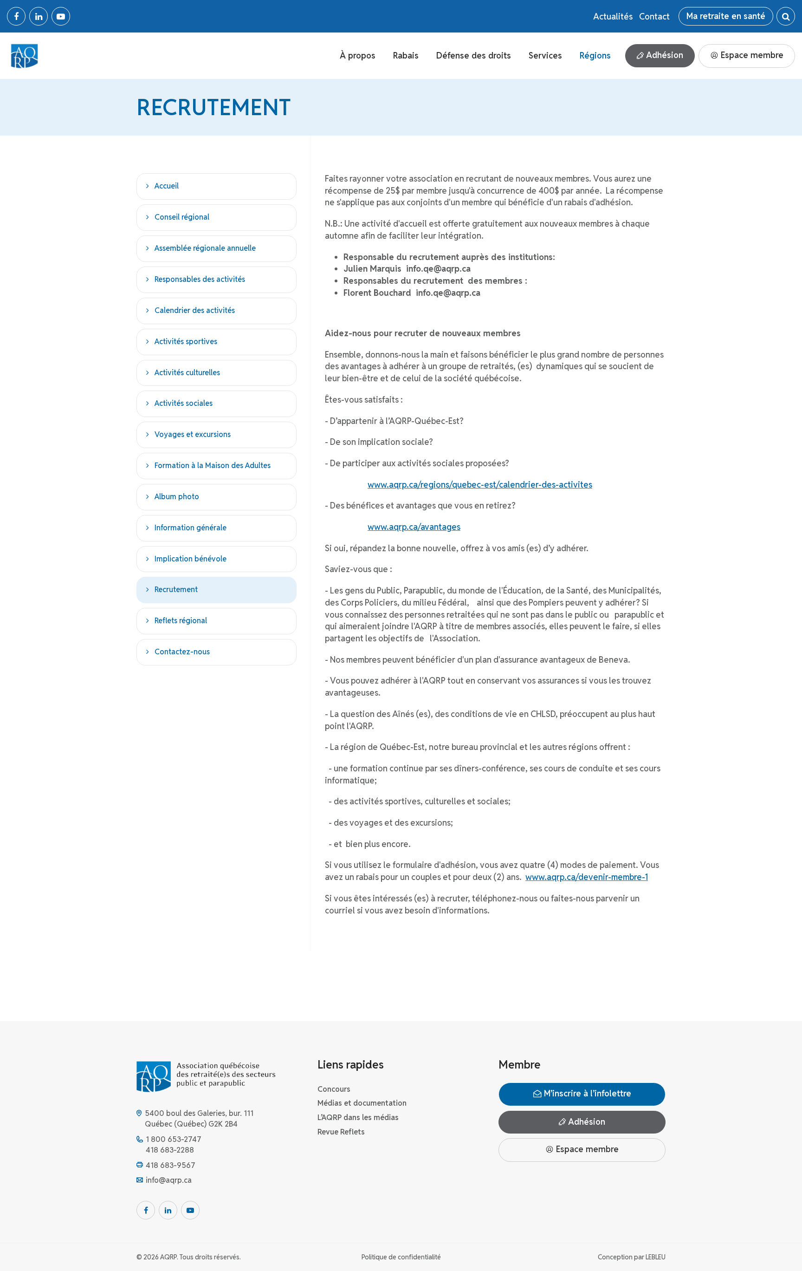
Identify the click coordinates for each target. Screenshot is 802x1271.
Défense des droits (473, 55)
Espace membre (750, 55)
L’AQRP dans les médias (358, 1117)
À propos (357, 55)
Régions (595, 55)
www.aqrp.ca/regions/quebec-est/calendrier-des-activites (480, 484)
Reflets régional (181, 621)
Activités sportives (186, 341)
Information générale (190, 527)
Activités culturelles (187, 372)
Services (545, 55)
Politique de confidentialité (401, 1257)
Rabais (406, 55)
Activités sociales (184, 403)
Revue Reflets (341, 1132)
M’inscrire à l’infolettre (586, 1093)
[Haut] (776, 1245)
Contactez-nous (182, 652)
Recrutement (176, 589)
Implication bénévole (190, 558)
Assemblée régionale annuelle (205, 248)
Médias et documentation (362, 1103)
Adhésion (663, 55)
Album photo (177, 496)
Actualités (613, 16)
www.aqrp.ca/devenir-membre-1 (586, 877)
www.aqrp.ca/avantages (414, 526)
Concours (333, 1089)
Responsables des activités (200, 279)
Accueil (167, 186)
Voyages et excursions (193, 434)
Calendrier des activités (195, 310)
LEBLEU (656, 1257)
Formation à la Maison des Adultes (213, 465)
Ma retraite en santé (725, 16)
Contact (654, 16)
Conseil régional (182, 217)
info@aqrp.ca (169, 1180)
